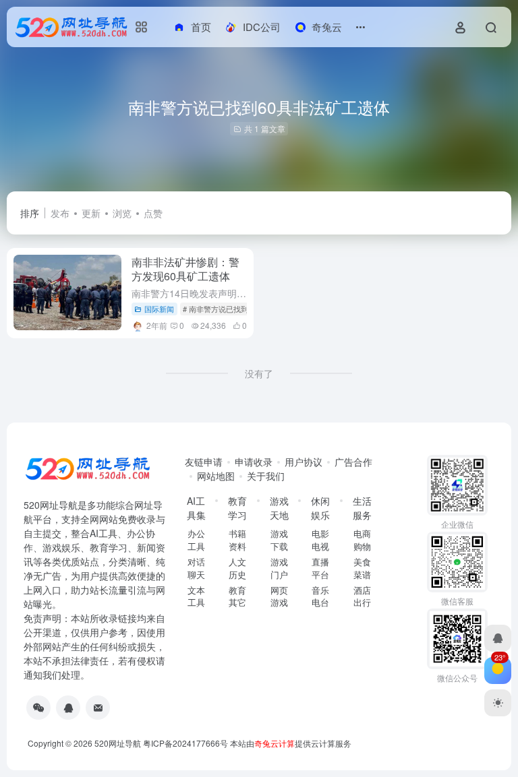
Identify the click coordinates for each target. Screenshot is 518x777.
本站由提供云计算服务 (290, 743)
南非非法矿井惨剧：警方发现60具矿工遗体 (185, 269)
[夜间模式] (497, 702)
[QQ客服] (68, 707)
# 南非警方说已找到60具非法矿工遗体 (245, 308)
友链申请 (204, 461)
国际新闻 (159, 308)
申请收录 (253, 461)
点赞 (153, 213)
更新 (91, 213)
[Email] (98, 707)
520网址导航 (117, 743)
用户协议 (303, 461)
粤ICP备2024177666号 (186, 743)
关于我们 (266, 476)
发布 (60, 213)
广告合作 (353, 461)
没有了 (259, 373)
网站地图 (216, 476)
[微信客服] (38, 707)
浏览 (122, 213)
